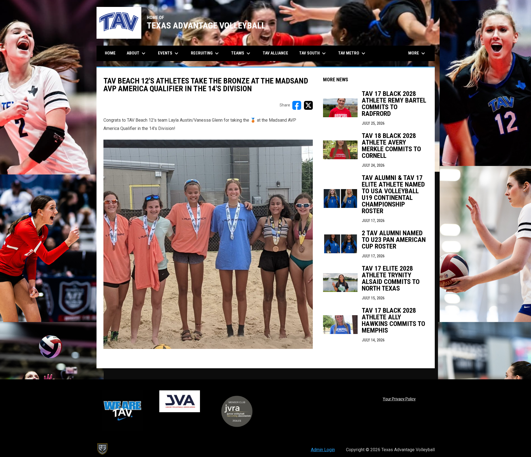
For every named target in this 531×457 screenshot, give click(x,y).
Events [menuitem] (169, 53)
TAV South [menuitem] (313, 53)
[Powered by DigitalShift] (102, 449)
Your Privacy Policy (399, 399)
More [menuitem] (417, 53)
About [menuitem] (137, 53)
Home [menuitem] (110, 53)
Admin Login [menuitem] (323, 449)
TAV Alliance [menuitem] (275, 53)
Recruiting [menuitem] (205, 53)
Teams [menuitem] (241, 53)
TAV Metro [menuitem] (352, 53)
